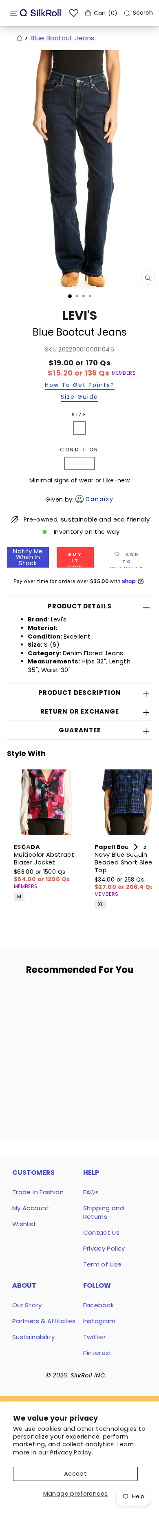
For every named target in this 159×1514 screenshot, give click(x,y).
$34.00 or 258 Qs (124, 883)
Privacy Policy (104, 1248)
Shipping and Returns (103, 1212)
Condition (79, 449)
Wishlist (24, 1224)
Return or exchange (79, 711)
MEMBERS (124, 373)
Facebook (98, 1305)
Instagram (99, 1321)
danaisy (100, 499)
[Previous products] (23, 847)
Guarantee (80, 730)
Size (79, 414)
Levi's (79, 315)
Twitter (94, 1337)
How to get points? (80, 385)
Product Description (79, 692)
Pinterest (97, 1352)
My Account (30, 1208)
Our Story (27, 1305)
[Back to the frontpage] (19, 38)
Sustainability (33, 1337)
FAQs (91, 1192)
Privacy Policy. (71, 1452)
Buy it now (75, 559)
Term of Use (102, 1264)
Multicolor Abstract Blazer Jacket (44, 858)
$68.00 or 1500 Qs (42, 875)
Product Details (80, 606)
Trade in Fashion (38, 1192)
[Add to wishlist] (57, 997)
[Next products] (136, 847)
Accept (75, 1474)
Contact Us (101, 1232)
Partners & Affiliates (44, 1321)
